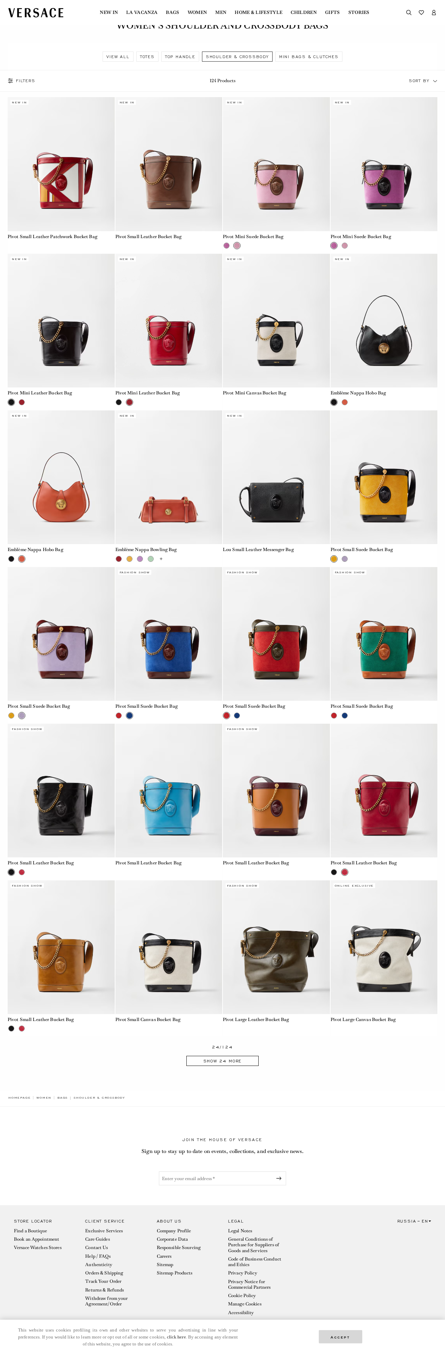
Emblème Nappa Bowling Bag (146, 549)
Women (197, 12)
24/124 (222, 1047)
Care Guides (97, 1239)
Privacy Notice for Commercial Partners (249, 1284)
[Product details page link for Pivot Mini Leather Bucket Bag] (61, 320)
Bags (172, 12)
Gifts (332, 12)
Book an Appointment (36, 1239)
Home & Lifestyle (258, 12)
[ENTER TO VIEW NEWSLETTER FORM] (280, 1178)
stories (359, 12)
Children (304, 12)
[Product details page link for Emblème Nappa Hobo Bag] (384, 320)
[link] (19, 1097)
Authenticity (98, 1264)
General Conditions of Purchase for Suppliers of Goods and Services (253, 1245)
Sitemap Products (175, 1273)
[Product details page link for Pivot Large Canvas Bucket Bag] (384, 947)
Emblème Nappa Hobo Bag (358, 393)
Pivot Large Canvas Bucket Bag (363, 1019)
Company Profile (174, 1231)
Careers (164, 1256)
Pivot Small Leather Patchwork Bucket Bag (52, 237)
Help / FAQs (97, 1256)
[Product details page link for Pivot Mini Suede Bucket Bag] (276, 164)
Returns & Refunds (104, 1290)
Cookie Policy (242, 1295)
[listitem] (118, 57)
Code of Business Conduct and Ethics (254, 1261)
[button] (435, 80)
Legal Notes (240, 1231)
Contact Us (96, 1247)
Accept (340, 1336)
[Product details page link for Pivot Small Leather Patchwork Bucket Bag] (61, 164)
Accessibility (241, 1313)
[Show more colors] (161, 559)
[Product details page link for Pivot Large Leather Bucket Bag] (276, 947)
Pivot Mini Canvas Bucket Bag (254, 393)
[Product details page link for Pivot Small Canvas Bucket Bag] (168, 947)
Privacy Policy (242, 1273)
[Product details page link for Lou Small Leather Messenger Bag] (276, 477)
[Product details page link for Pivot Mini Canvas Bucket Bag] (276, 320)
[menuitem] (109, 12)
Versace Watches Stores (38, 1247)
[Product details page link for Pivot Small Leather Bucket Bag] (168, 164)
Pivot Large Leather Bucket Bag (256, 1019)
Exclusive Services (104, 1231)
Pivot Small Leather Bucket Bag (148, 237)
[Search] (409, 12)
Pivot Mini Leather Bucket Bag (40, 393)
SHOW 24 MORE (222, 1061)
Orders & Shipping (104, 1273)
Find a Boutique (30, 1231)
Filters (25, 80)
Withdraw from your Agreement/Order (106, 1301)
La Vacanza (141, 12)
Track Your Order (103, 1281)
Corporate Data (172, 1239)
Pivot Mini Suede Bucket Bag (253, 237)
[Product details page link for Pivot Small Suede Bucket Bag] (384, 477)
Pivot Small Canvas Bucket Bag (147, 1019)
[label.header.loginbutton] (434, 12)
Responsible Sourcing (179, 1247)
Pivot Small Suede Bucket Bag (362, 549)
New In (109, 12)
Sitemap (165, 1264)
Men (220, 12)
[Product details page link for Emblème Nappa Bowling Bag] (168, 477)
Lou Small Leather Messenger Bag (258, 549)
